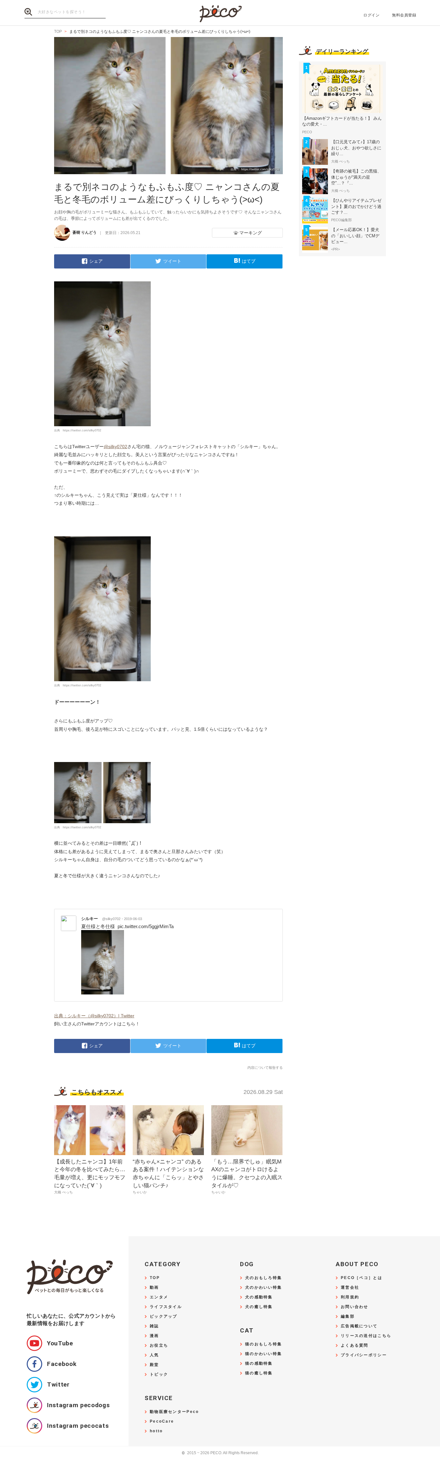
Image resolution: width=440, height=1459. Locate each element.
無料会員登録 (404, 15)
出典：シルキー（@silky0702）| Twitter (94, 1015)
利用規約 (350, 1297)
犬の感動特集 (259, 1297)
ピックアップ (163, 1316)
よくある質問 (354, 1345)
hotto (156, 1431)
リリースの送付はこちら (366, 1336)
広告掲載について (359, 1326)
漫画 (154, 1336)
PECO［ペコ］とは (361, 1278)
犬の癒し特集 (259, 1307)
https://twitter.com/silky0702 (82, 430)
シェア (96, 261)
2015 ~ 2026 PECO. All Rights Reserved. (220, 1453)
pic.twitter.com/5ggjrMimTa (146, 926)
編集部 (348, 1316)
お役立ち (159, 1345)
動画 (154, 1287)
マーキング (250, 232)
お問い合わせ (354, 1307)
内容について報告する (265, 1067)
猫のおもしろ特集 (263, 1344)
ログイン (371, 15)
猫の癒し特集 (259, 1373)
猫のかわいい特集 (263, 1354)
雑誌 (154, 1326)
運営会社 (350, 1287)
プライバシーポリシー (364, 1355)
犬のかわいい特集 (263, 1287)
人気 (154, 1355)
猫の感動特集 (259, 1363)
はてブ (248, 261)
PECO (220, 13)
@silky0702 (115, 446)
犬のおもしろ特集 (263, 1278)
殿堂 (154, 1365)
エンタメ (159, 1297)
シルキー (100, 918)
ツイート (172, 261)
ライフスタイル (166, 1307)
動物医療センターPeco (174, 1412)
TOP (155, 1278)
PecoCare (162, 1421)
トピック (159, 1374)
